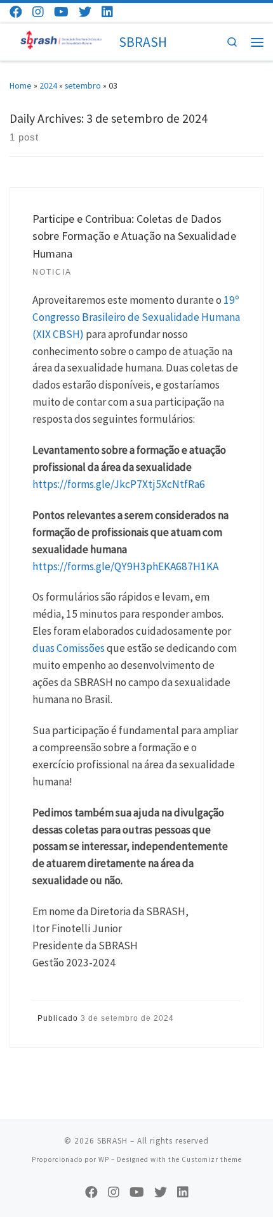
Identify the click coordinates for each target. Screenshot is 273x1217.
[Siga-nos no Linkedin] (107, 12)
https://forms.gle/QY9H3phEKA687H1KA (125, 566)
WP (103, 1159)
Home (21, 85)
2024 (48, 85)
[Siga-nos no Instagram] (38, 12)
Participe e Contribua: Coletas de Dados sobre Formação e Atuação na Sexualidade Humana (134, 236)
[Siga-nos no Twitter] (85, 12)
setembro (83, 85)
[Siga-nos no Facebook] (16, 12)
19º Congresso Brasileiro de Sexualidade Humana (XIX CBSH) (136, 317)
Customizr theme (212, 1159)
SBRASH (112, 1140)
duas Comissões (68, 648)
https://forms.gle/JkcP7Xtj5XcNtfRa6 (118, 484)
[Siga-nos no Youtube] (61, 12)
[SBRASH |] (62, 40)
